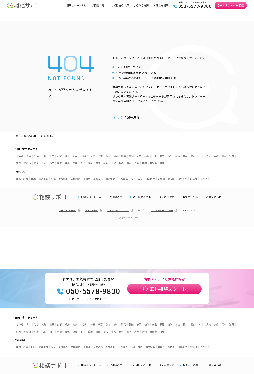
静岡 (139, 156)
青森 (28, 156)
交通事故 (43, 178)
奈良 (18, 163)
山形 (59, 156)
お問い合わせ (214, 197)
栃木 (116, 156)
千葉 (100, 156)
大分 (136, 163)
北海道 (19, 156)
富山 (193, 156)
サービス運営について (118, 210)
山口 (51, 163)
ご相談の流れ (99, 5)
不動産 (86, 178)
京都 (216, 156)
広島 (36, 163)
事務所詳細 (30, 135)
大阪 (208, 156)
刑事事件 (182, 178)
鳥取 (59, 163)
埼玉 (92, 156)
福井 (185, 156)
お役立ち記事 (161, 5)
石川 (200, 156)
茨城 (108, 156)
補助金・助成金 (166, 178)
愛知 (131, 156)
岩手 (36, 156)
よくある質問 (141, 5)
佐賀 (113, 163)
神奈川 (83, 156)
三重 (154, 156)
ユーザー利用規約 (67, 210)
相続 (33, 178)
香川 (82, 163)
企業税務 (110, 178)
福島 (67, 156)
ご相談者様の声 (120, 5)
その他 (203, 178)
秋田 (51, 156)
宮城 (44, 156)
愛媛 (90, 163)
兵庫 (224, 156)
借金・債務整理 (59, 178)
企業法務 (98, 178)
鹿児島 (153, 163)
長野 (162, 156)
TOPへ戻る (132, 117)
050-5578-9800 (195, 6)
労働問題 (75, 178)
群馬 (123, 156)
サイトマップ (188, 210)
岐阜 (146, 156)
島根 (67, 163)
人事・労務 (137, 178)
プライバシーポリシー (162, 210)
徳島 (75, 163)
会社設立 (123, 178)
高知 (98, 163)
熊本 (129, 163)
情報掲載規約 (92, 210)
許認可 (193, 178)
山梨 (170, 156)
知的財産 (150, 178)
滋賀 (231, 156)
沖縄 (162, 163)
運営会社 (142, 210)
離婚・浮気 (22, 178)
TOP (17, 135)
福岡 (105, 163)
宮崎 (144, 163)
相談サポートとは (76, 5)
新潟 (177, 156)
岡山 (44, 163)
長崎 (121, 163)
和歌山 (27, 163)
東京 (75, 156)
